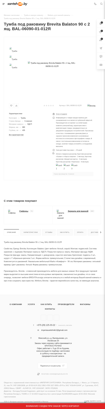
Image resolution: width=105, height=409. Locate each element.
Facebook (50, 317)
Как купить (64, 232)
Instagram (56, 317)
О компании (16, 304)
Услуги (31, 304)
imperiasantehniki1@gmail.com (54, 330)
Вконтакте (43, 317)
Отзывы (48, 232)
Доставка (95, 232)
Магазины (85, 304)
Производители (66, 304)
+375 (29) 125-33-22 (46, 325)
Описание (11, 232)
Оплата (80, 232)
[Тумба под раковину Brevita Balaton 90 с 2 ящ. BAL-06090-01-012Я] (52, 64)
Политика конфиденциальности (54, 374)
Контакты (50, 309)
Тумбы (23, 118)
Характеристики (31, 232)
